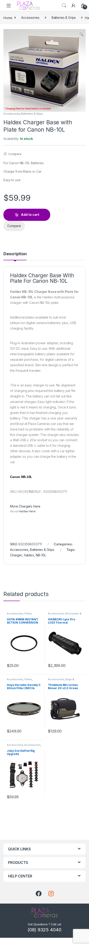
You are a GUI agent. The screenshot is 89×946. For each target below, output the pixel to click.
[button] (81, 34)
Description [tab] (14, 254)
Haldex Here (27, 511)
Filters (28, 613)
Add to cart (30, 214)
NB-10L (41, 555)
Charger (16, 555)
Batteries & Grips (64, 17)
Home (7, 17)
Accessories (30, 17)
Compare (14, 154)
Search (63, 5)
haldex (29, 555)
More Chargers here (25, 506)
